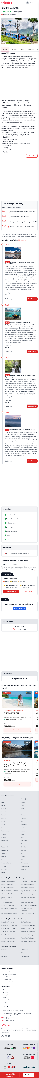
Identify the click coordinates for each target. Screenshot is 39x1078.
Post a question (19, 608)
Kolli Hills (23, 850)
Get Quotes (32, 299)
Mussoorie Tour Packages (9, 908)
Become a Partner (8, 972)
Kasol (22, 844)
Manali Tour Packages (7, 887)
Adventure (4, 953)
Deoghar (23, 847)
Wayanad (4, 853)
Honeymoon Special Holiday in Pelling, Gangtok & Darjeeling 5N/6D (15, 765)
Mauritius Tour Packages (28, 931)
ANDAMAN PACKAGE (11, 713)
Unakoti (3, 837)
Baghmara (24, 869)
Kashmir (3, 815)
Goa (22, 808)
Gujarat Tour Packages (27, 894)
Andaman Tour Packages (28, 881)
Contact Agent (11, 591)
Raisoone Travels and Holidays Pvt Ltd (16, 771)
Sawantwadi (24, 853)
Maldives (4, 818)
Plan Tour (5, 990)
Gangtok (13, 14)
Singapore (24, 824)
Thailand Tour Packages (28, 925)
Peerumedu (24, 863)
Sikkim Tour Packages (27, 887)
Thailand (23, 828)
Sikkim (3, 824)
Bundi (3, 872)
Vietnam (23, 831)
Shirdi (22, 837)
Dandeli (23, 856)
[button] (32, 156)
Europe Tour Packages (27, 935)
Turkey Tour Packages (27, 938)
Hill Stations (24, 950)
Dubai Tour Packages (7, 922)
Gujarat (3, 812)
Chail (22, 834)
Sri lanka (3, 828)
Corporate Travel (8, 982)
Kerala (23, 815)
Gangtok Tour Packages (28, 897)
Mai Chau (4, 869)
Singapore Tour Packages (9, 925)
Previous (4, 31)
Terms (4, 997)
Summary (13, 49)
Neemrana (4, 840)
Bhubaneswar (25, 866)
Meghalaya (24, 818)
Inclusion (31, 49)
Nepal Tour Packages (7, 935)
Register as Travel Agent (10, 974)
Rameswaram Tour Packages (7, 898)
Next (34, 31)
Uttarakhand (5, 831)
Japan (22, 812)
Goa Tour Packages (7, 902)
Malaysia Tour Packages (8, 941)
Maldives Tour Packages (8, 928)
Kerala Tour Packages (7, 884)
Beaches (4, 950)
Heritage (4, 956)
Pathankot (24, 860)
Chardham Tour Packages (9, 894)
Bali (2, 802)
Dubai (3, 805)
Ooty (3, 821)
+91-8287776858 (20, 629)
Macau (3, 860)
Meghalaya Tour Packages (9, 913)
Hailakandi (4, 850)
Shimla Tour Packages (27, 884)
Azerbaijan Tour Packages (28, 941)
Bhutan (23, 802)
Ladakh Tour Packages (27, 913)
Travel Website (7, 979)
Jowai (3, 844)
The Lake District (6, 863)
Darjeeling (6, 14)
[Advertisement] (19, 84)
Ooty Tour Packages (7, 905)
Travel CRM (6, 977)
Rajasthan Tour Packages (28, 890)
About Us (5, 992)
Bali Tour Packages (26, 922)
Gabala (3, 834)
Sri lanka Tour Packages (8, 938)
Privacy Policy (7, 995)
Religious (23, 953)
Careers (5, 1002)
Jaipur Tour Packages (27, 902)
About (5, 49)
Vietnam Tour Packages (8, 931)
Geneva (3, 866)
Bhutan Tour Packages (27, 928)
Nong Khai (24, 840)
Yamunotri (4, 847)
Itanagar (3, 856)
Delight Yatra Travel (12, 118)
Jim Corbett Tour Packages (29, 905)
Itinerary (22, 49)
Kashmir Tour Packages (8, 881)
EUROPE (3, 808)
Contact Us (6, 1000)
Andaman (4, 799)
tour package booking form (13, 122)
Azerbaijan (24, 799)
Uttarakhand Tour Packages (9, 890)
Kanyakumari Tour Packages (26, 909)
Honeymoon (25, 956)
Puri (22, 821)
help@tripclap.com (9, 1018)
